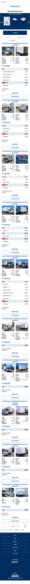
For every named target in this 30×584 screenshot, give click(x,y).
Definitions (15, 541)
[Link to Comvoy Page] (15, 562)
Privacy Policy (15, 547)
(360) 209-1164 (15, 517)
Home (15, 535)
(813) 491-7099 (15, 93)
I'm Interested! (15, 96)
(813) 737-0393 (15, 311)
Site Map (15, 544)
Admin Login (15, 553)
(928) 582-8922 (15, 195)
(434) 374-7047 (15, 144)
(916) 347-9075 (15, 249)
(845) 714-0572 (15, 353)
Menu (4, 2)
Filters (16, 33)
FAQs (15, 538)
